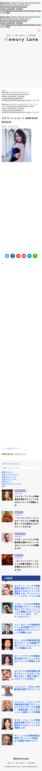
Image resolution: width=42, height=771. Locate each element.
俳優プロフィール (9, 477)
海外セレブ (6, 481)
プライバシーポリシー (11, 463)
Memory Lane (21, 758)
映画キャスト (7, 472)
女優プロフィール (9, 479)
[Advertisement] (21, 65)
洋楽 (3, 486)
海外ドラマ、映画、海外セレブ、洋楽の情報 (21, 763)
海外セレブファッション (11, 484)
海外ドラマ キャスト (10, 474)
